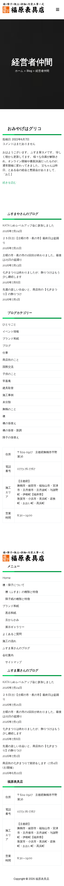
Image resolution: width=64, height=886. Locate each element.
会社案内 (8, 655)
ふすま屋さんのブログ (16, 648)
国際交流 (8, 366)
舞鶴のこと (9, 409)
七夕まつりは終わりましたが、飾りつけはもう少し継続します (31, 275)
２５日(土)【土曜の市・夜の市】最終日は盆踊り (31, 240)
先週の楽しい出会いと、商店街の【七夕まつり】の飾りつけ (30, 292)
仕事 (5, 352)
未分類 (7, 402)
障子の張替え (11, 437)
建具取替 (8, 388)
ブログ (7, 345)
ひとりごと (9, 324)
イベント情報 (11, 331)
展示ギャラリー (14, 627)
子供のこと (9, 374)
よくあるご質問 (12, 634)
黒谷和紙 (10, 612)
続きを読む (9, 182)
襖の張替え (9, 423)
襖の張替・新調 (12, 430)
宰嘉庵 (7, 381)
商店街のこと (11, 359)
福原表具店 (42, 878)
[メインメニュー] (57, 9)
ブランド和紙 (11, 338)
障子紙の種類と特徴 (17, 599)
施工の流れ (9, 641)
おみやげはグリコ (25, 128)
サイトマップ (13, 662)
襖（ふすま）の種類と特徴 (21, 591)
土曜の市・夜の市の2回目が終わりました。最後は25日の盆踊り (32, 257)
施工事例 (8, 395)
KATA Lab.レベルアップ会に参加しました (28, 225)
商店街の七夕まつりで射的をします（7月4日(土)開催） (30, 765)
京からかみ (12, 620)
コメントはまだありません (19, 143)
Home (6, 578)
